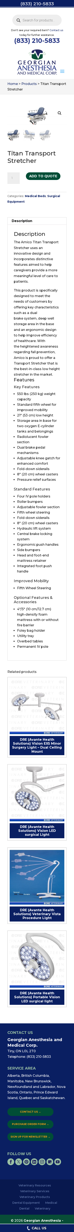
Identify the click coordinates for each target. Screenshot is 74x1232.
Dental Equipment (26, 1203)
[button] (62, 71)
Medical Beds (35, 196)
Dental (24, 1208)
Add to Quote (43, 176)
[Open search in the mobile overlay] (37, 20)
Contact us (56, 30)
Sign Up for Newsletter (30, 1136)
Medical (51, 1203)
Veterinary (42, 1208)
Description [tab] (22, 221)
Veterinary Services (34, 1191)
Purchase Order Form (30, 1124)
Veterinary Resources (34, 1185)
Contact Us (30, 1111)
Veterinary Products (35, 1197)
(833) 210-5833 (37, 41)
